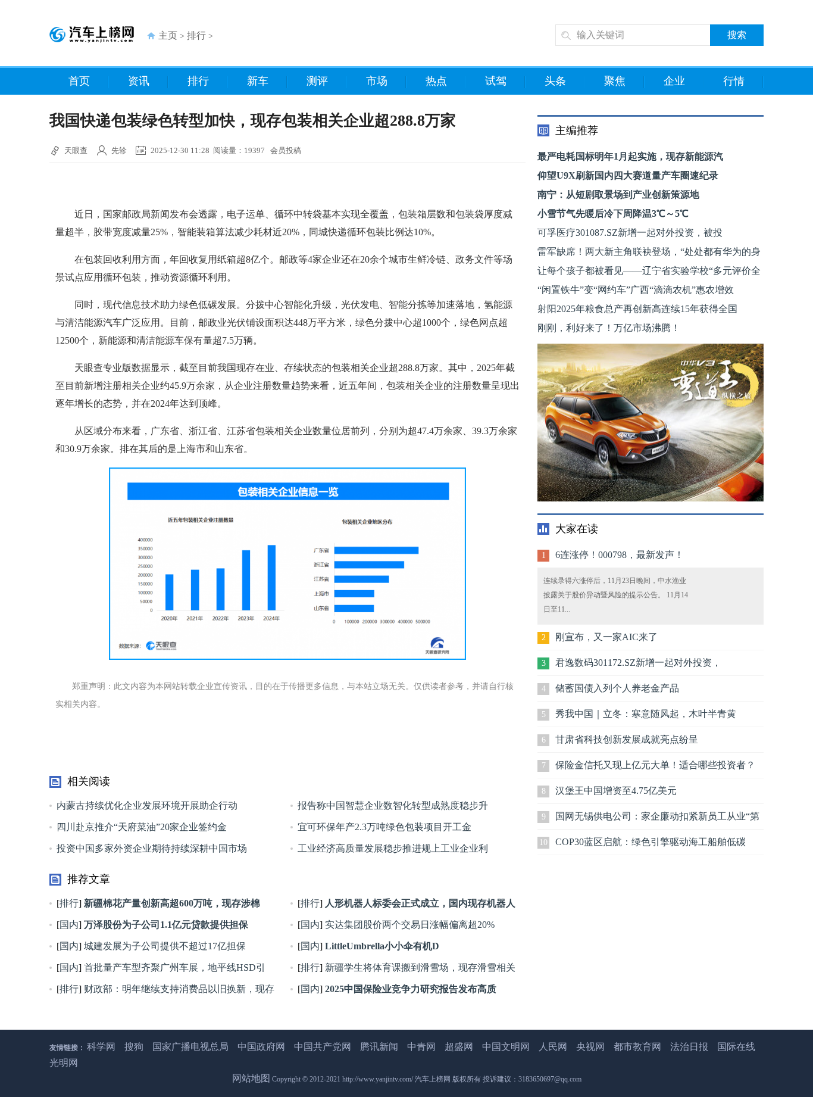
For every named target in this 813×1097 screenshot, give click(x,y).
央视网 (590, 1047)
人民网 (553, 1047)
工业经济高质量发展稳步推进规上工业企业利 (393, 848)
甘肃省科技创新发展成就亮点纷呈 (626, 739)
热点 (436, 81)
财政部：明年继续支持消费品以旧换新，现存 (178, 989)
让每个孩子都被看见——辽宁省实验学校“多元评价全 (649, 271)
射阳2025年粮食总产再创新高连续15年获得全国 (637, 309)
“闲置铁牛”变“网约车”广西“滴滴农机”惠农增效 (635, 290)
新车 (257, 81)
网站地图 (251, 1078)
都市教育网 (637, 1047)
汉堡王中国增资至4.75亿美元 (616, 791)
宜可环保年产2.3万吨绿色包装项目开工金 (384, 827)
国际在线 (736, 1047)
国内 (69, 925)
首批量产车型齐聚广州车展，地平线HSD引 (173, 967)
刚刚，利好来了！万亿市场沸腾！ (608, 328)
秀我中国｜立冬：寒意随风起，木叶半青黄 (645, 714)
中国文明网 (506, 1047)
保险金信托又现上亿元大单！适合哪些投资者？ (655, 765)
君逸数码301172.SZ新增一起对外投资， (638, 662)
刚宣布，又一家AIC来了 (606, 637)
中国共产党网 (322, 1047)
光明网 (63, 1063)
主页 (167, 35)
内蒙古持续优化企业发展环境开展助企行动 (147, 805)
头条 (555, 81)
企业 (674, 81)
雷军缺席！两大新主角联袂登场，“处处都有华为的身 (649, 252)
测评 (317, 81)
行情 (734, 81)
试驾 (495, 81)
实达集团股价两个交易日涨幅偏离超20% (409, 925)
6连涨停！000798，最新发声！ (619, 555)
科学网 (101, 1047)
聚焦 (615, 81)
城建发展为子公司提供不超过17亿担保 (164, 946)
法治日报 (689, 1047)
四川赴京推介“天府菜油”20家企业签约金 (142, 827)
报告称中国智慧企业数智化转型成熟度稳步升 (393, 805)
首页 (79, 81)
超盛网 (459, 1047)
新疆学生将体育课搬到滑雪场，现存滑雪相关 (419, 967)
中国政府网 (261, 1047)
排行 (196, 35)
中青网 (421, 1047)
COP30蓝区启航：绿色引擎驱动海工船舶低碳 (650, 842)
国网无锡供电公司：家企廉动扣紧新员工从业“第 (657, 816)
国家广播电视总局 (190, 1047)
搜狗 (133, 1047)
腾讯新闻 (379, 1047)
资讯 (138, 81)
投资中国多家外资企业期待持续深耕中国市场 (152, 848)
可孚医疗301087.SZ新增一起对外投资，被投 (630, 232)
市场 (376, 81)
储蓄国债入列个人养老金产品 (617, 688)
